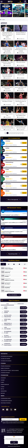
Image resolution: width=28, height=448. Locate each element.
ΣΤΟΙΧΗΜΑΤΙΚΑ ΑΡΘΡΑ (6, 398)
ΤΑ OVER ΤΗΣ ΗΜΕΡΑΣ (5, 358)
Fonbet (7, 169)
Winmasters (8, 183)
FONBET (2, 386)
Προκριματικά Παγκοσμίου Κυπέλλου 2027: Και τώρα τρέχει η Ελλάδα (7, 49)
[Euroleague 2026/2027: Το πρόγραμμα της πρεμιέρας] (20, 28)
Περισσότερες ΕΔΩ (13, 253)
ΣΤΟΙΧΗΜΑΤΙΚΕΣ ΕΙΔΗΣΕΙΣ (6, 400)
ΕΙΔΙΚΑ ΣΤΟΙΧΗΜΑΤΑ (5, 368)
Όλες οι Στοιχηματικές (13, 199)
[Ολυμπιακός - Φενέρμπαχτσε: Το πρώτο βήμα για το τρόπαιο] (7, 95)
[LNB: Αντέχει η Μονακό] (20, 58)
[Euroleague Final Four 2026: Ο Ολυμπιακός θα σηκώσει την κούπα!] (20, 95)
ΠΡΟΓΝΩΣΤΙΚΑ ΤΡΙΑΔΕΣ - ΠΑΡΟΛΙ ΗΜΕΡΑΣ (10, 370)
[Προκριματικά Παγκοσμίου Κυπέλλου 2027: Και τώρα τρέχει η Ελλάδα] (7, 44)
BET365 (2, 388)
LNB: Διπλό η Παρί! (20, 74)
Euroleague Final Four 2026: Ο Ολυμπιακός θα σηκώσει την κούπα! (20, 101)
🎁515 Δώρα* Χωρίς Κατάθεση (8, 249)
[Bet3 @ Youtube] (15, 409)
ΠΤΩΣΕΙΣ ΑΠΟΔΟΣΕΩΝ (5, 366)
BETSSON (3, 393)
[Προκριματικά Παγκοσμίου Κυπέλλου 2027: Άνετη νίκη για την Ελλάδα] (20, 44)
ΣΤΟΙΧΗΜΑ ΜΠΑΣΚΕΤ (5, 372)
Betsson (7, 190)
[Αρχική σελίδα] (0, 19)
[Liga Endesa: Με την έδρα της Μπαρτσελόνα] (7, 83)
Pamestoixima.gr (9, 162)
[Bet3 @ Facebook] (7, 409)
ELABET (2, 382)
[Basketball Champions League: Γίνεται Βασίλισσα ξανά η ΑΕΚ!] (7, 122)
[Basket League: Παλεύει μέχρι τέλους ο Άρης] (20, 83)
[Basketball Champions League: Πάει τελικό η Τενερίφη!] (20, 122)
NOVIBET (3, 380)
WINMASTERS (4, 391)
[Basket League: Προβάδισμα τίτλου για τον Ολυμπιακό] (7, 70)
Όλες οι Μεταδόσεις (13, 295)
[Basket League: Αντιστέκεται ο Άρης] (7, 109)
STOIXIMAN (3, 377)
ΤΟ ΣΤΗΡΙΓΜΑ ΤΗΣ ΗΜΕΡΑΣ (6, 356)
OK (14, 442)
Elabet (7, 155)
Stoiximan (8, 141)
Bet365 (7, 176)
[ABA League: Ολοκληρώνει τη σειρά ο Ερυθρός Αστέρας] (20, 109)
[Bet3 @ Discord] (3, 409)
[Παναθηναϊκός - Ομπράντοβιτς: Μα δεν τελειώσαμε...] (7, 58)
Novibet (7, 148)
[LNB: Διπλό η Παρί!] (20, 70)
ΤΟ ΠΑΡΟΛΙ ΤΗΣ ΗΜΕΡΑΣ (6, 360)
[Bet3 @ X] (11, 409)
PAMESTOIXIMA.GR (5, 384)
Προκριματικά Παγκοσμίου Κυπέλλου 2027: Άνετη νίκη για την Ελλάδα (21, 49)
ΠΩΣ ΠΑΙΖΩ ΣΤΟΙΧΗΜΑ (5, 402)
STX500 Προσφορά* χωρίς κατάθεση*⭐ (10, 215)
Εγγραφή (23, 419)
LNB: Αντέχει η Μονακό (20, 62)
